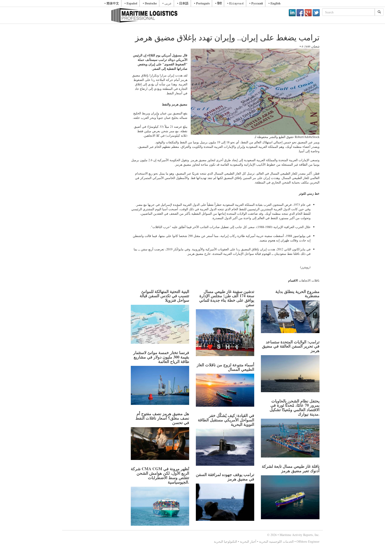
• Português (202, 3)
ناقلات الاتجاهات (309, 280)
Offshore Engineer (308, 541)
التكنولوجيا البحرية (225, 541)
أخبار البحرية (248, 541)
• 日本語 (182, 3)
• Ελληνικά (235, 3)
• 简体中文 (111, 3)
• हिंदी (218, 3)
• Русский (256, 3)
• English (274, 3)
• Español (131, 3)
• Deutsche (150, 3)
